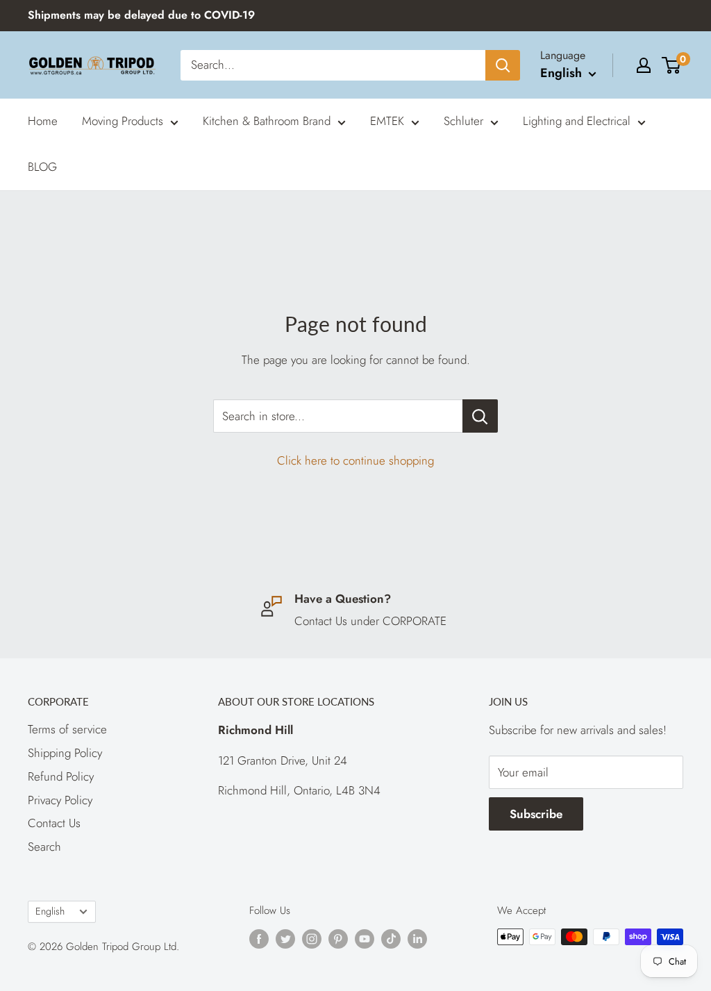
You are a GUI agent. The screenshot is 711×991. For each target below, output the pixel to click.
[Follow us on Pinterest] (338, 938)
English (50, 911)
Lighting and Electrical (576, 121)
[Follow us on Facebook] (259, 938)
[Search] (502, 65)
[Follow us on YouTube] (364, 938)
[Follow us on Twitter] (285, 938)
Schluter (463, 121)
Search (44, 846)
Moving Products (122, 121)
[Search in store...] (480, 416)
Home (43, 121)
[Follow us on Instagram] (311, 938)
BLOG (42, 166)
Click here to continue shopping (355, 460)
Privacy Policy (60, 800)
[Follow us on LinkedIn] (417, 938)
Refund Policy (61, 776)
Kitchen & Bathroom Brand (267, 121)
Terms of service (67, 729)
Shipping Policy (65, 752)
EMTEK (387, 121)
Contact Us (54, 823)
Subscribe (536, 814)
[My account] (644, 65)
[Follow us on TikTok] (391, 938)
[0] (671, 65)
